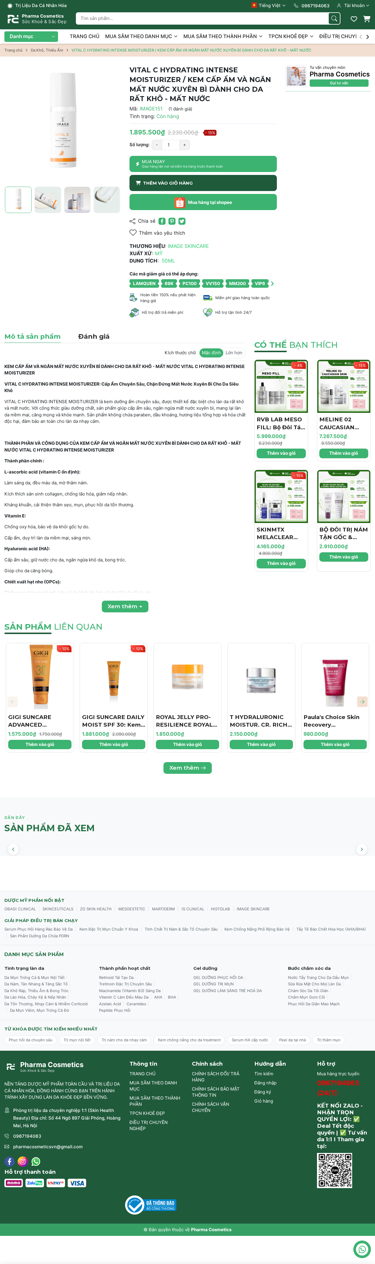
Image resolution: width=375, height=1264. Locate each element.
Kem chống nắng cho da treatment (189, 1040)
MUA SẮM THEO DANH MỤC (139, 36)
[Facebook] (9, 1161)
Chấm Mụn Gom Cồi (306, 997)
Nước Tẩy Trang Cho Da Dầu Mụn (318, 977)
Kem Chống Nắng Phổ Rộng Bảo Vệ (257, 929)
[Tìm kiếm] (334, 18)
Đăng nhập (265, 1083)
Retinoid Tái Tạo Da (116, 977)
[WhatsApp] (36, 1161)
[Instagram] (23, 1161)
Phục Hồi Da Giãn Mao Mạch (314, 1003)
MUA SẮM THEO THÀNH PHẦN (220, 36)
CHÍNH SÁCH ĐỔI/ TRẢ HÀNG (215, 1077)
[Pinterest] (171, 221)
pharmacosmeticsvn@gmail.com (48, 1146)
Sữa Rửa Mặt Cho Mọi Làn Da (314, 984)
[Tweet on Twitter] (181, 221)
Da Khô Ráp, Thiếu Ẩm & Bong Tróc (36, 990)
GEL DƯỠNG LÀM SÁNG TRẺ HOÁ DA (227, 990)
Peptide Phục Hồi (114, 1010)
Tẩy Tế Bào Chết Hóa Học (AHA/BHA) (331, 929)
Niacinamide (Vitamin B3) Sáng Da (130, 990)
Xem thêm (184, 767)
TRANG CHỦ (84, 36)
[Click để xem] (62, 123)
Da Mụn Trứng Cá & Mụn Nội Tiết (34, 977)
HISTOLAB (220, 909)
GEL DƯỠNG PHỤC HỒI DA (218, 977)
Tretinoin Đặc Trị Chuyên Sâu (125, 984)
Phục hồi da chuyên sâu (30, 1040)
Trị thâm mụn (328, 1040)
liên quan (53, 627)
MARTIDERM (163, 909)
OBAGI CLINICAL (20, 909)
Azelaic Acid (110, 1003)
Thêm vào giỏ (281, 453)
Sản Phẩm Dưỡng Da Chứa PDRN (39, 935)
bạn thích (296, 345)
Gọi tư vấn (339, 83)
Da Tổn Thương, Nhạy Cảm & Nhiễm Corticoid (46, 1003)
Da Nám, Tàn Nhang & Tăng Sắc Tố (36, 984)
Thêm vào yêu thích (162, 233)
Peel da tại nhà (292, 1040)
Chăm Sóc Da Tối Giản (308, 990)
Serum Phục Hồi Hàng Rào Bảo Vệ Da (38, 929)
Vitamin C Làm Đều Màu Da (124, 997)
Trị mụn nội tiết (77, 1040)
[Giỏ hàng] (366, 19)
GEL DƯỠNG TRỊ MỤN (213, 984)
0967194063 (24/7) (338, 1088)
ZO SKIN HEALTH (96, 909)
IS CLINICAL (193, 909)
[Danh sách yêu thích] (354, 19)
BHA (172, 997)
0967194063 (27, 1136)
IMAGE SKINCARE (253, 909)
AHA (158, 997)
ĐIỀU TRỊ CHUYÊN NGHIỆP (148, 1125)
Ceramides (136, 1003)
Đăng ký (262, 1092)
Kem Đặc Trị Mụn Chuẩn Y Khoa (108, 929)
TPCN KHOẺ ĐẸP (288, 36)
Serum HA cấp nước (250, 1040)
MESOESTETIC (131, 909)
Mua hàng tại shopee (209, 202)
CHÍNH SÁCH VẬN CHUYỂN (210, 1107)
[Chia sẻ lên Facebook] (162, 221)
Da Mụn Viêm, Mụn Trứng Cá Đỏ (39, 1010)
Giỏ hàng (263, 1101)
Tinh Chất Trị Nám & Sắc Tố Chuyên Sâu (181, 929)
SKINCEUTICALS (57, 909)
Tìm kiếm (263, 1073)
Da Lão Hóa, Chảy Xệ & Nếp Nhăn (35, 997)
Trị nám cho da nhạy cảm (124, 1040)
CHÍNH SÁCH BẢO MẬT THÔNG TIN (216, 1092)
